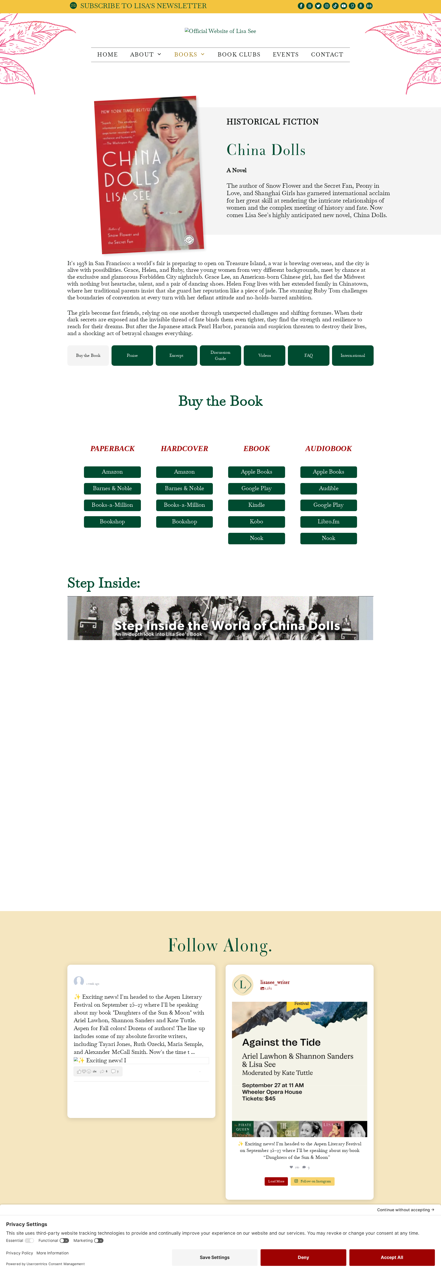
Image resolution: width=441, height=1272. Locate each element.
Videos (265, 356)
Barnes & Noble (112, 488)
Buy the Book (88, 356)
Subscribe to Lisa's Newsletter (143, 6)
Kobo (256, 521)
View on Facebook (186, 1071)
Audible (328, 488)
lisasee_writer (298, 1007)
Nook (256, 538)
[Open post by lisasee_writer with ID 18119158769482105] (299, 1069)
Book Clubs (239, 54)
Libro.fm (328, 521)
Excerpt (176, 356)
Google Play (256, 488)
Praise (132, 356)
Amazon (112, 472)
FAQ (308, 356)
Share (205, 1071)
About (142, 54)
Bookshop (112, 521)
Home (107, 54)
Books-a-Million (112, 505)
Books (185, 54)
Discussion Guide (220, 355)
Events (286, 54)
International (353, 356)
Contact (327, 54)
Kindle (256, 505)
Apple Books (256, 472)
